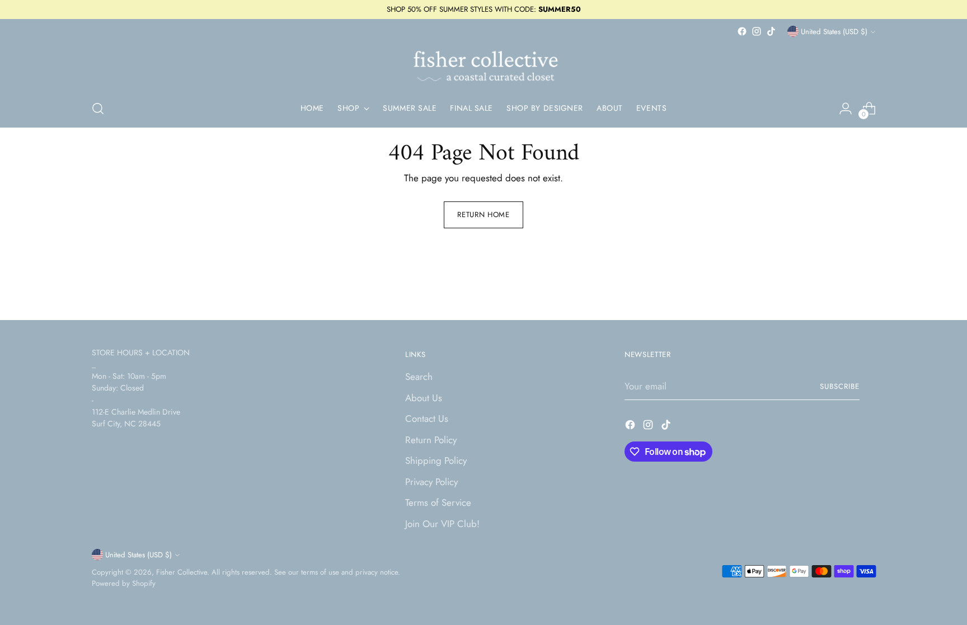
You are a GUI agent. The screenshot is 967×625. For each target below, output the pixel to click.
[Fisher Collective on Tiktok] (771, 31)
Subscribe (840, 386)
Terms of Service (438, 502)
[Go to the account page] (845, 108)
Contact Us (426, 418)
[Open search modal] (98, 108)
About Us (423, 398)
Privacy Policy (431, 481)
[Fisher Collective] (483, 64)
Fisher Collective (181, 572)
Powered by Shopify (124, 583)
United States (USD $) (834, 31)
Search (419, 376)
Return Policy (431, 440)
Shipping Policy (436, 460)
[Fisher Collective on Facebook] (742, 31)
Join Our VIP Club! (442, 523)
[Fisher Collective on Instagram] (757, 31)
